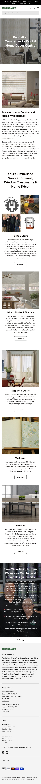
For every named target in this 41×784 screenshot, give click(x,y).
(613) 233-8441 (28, 1)
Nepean (4, 779)
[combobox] (20, 13)
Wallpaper (20, 477)
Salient (32, 779)
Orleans (13, 779)
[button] (34, 8)
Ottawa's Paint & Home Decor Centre (22, 777)
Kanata (8, 779)
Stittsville (18, 779)
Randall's (8, 777)
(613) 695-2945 (25, 3)
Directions (5, 701)
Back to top (20, 640)
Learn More (20, 264)
